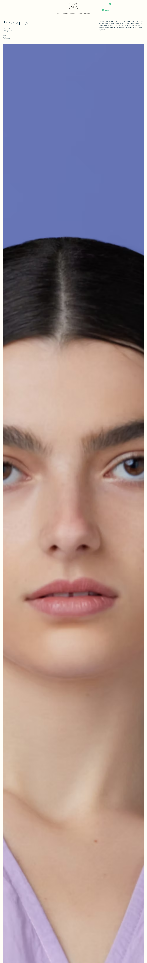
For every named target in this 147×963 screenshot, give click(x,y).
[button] (109, 3)
